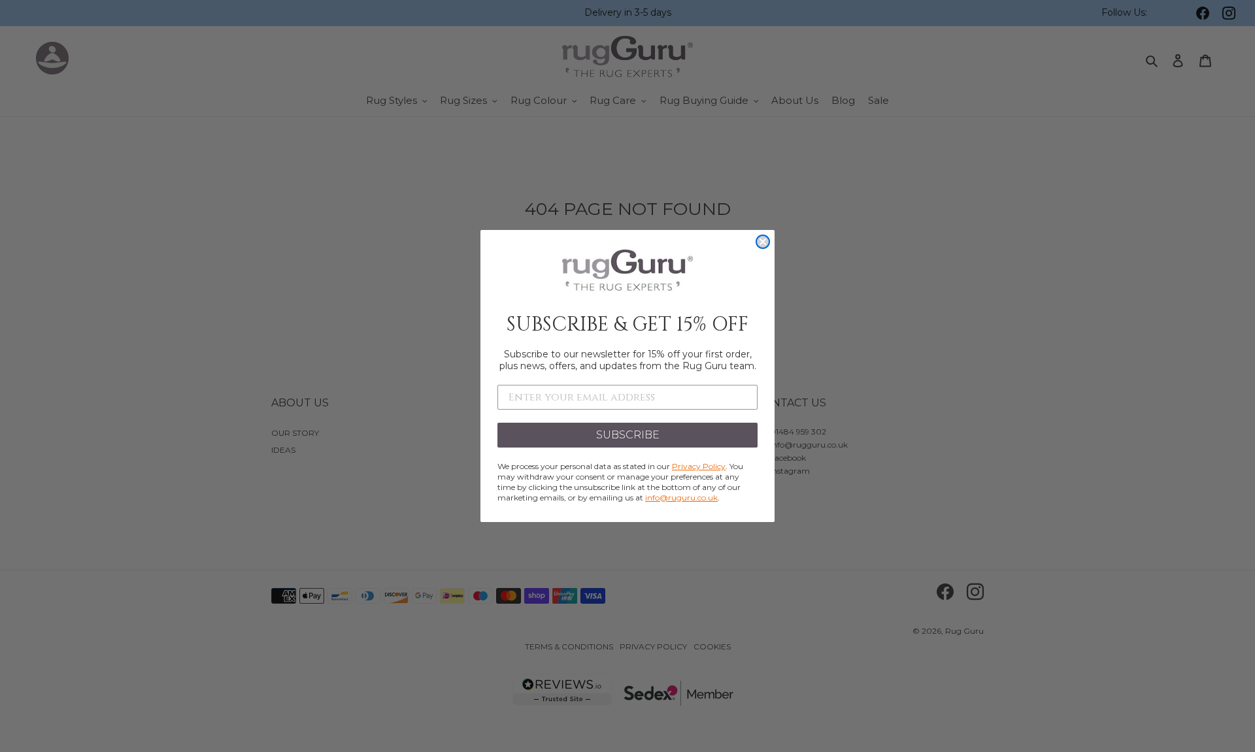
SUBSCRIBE (628, 435)
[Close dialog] (762, 241)
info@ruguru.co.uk (681, 497)
